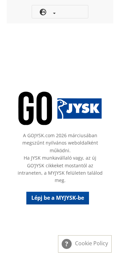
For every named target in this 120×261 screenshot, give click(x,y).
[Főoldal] (60, 108)
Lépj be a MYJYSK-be (57, 197)
